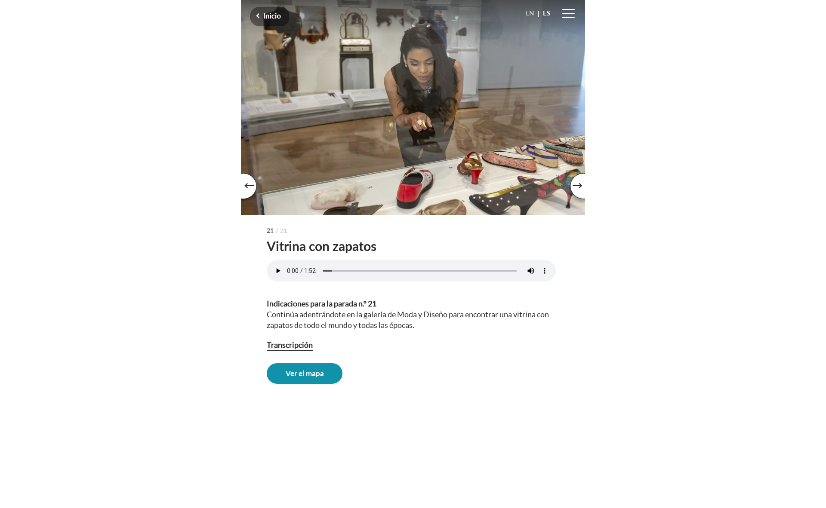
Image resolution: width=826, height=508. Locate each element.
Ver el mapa (305, 373)
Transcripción (290, 344)
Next (572, 188)
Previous (254, 188)
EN (529, 13)
